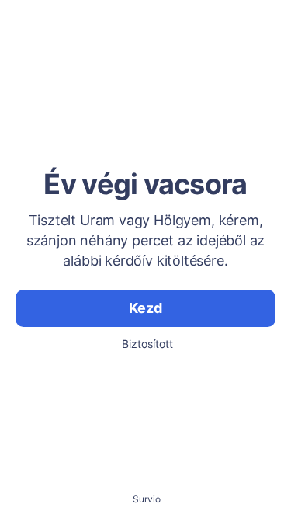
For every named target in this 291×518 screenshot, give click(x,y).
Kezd (145, 308)
